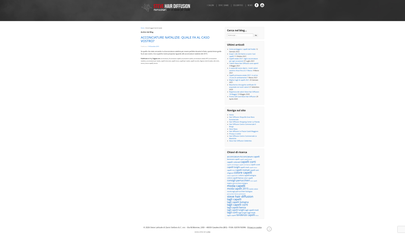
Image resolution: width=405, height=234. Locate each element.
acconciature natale (187, 58)
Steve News (233, 129)
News (250, 5)
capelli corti (248, 162)
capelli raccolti (194, 61)
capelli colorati (233, 162)
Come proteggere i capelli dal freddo (242, 49)
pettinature (242, 194)
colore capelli (243, 172)
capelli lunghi (233, 167)
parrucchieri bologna (244, 191)
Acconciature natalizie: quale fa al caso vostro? (175, 39)
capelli (242, 159)
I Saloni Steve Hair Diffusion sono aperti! (243, 63)
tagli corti (232, 212)
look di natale (209, 61)
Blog (151, 58)
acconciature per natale (153, 61)
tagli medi (251, 212)
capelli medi (244, 167)
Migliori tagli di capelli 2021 (239, 80)
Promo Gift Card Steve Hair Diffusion (242, 96)
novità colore (253, 189)
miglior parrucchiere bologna (237, 183)
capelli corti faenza (244, 165)
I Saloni (210, 5)
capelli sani (254, 170)
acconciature (164, 58)
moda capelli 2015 (237, 188)
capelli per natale (185, 61)
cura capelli (253, 181)
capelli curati (255, 165)
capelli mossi (175, 61)
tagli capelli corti (237, 204)
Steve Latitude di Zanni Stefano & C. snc (168, 227)
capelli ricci (231, 170)
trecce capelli (149, 63)
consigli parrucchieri (238, 180)
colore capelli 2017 (232, 175)
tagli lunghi (242, 213)
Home (142, 28)
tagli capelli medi (252, 210)
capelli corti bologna (233, 165)
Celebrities (238, 5)
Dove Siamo (224, 5)
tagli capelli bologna (238, 202)
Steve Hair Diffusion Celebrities (240, 141)
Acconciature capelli (175, 58)
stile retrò (216, 61)
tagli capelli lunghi (235, 210)
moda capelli (236, 186)
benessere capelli (233, 159)
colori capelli (248, 178)
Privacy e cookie (235, 134)
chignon (202, 61)
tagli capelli (234, 199)
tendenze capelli (245, 215)
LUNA (208, 232)
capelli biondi (248, 159)
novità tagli (231, 191)
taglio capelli (231, 215)
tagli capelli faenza (236, 207)
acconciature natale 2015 (201, 58)
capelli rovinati (243, 170)
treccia (156, 63)
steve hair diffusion (240, 196)
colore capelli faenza (235, 178)
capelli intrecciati (166, 61)
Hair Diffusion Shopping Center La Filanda (244, 122)
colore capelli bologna (247, 175)
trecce (142, 63)
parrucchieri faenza (233, 194)
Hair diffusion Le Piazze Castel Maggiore (243, 131)
